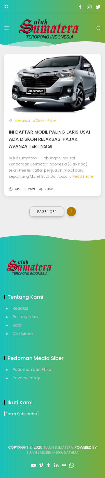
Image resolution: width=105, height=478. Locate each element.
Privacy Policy (26, 378)
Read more (83, 176)
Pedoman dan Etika (31, 369)
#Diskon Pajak (44, 120)
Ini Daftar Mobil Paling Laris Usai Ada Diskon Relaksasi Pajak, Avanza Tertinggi (49, 139)
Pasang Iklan (25, 317)
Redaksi (20, 308)
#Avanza (22, 120)
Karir (17, 325)
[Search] (98, 28)
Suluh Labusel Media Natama (52, 452)
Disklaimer (22, 334)
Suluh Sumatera (58, 447)
